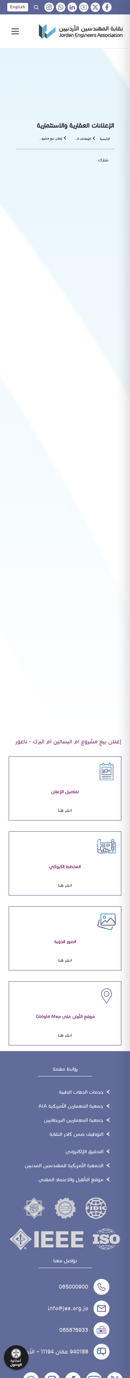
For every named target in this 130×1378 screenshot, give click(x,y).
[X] (95, 7)
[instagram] (49, 7)
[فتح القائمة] (15, 31)
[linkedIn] (72, 7)
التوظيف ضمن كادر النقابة (76, 1134)
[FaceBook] (107, 7)
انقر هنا (65, 810)
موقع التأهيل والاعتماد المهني (70, 1180)
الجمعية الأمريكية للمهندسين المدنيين (64, 1166)
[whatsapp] (60, 7)
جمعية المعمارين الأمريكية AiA (71, 1106)
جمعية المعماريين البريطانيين (73, 1120)
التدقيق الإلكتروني (84, 1151)
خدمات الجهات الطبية (81, 1092)
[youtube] (83, 7)
